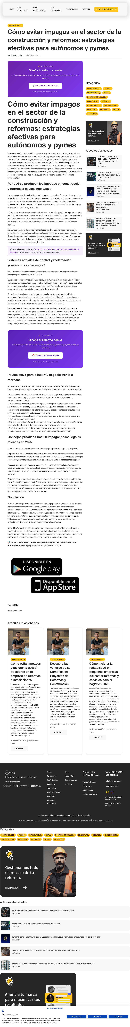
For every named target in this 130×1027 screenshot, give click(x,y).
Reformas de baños (86, 820)
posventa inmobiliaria (96, 97)
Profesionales (15, 25)
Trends (107, 88)
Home (49, 772)
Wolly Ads (50, 796)
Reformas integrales (68, 820)
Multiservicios (110, 105)
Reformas (104, 109)
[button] (72, 9)
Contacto (68, 784)
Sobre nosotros (71, 780)
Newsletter (69, 776)
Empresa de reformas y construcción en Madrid (38, 820)
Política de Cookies (83, 815)
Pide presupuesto (106, 9)
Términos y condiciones (46, 815)
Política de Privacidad (65, 815)
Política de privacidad (55, 1009)
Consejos (91, 109)
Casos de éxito (93, 105)
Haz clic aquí (54, 545)
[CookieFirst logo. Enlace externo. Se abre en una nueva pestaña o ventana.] (3, 1012)
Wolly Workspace (53, 792)
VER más (19, 748)
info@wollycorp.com (113, 781)
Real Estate (92, 101)
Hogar (116, 109)
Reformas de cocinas (103, 820)
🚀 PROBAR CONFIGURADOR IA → (45, 85)
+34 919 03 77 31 (112, 786)
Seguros (105, 101)
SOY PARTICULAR (22, 9)
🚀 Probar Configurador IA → (45, 355)
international (93, 93)
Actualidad (92, 114)
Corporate (51, 784)
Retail (106, 93)
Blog (66, 772)
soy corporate (56, 9)
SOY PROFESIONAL (39, 9)
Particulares (51, 776)
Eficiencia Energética (51, 802)
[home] (12, 9)
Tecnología (51, 788)
